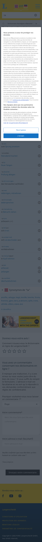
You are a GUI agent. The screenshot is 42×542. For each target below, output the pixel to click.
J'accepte (21, 136)
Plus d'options (21, 130)
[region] (21, 84)
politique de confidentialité (21, 100)
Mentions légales (12, 102)
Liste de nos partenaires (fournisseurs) (15, 123)
